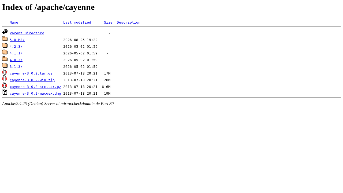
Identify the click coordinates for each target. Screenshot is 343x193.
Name (14, 22)
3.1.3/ (16, 67)
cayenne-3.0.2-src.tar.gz (35, 87)
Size (108, 22)
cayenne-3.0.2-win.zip (32, 80)
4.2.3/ (16, 46)
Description (128, 22)
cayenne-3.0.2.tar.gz (31, 73)
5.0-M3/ (17, 40)
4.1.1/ (16, 53)
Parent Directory (27, 33)
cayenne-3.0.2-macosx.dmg (35, 93)
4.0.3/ (16, 60)
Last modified (77, 22)
